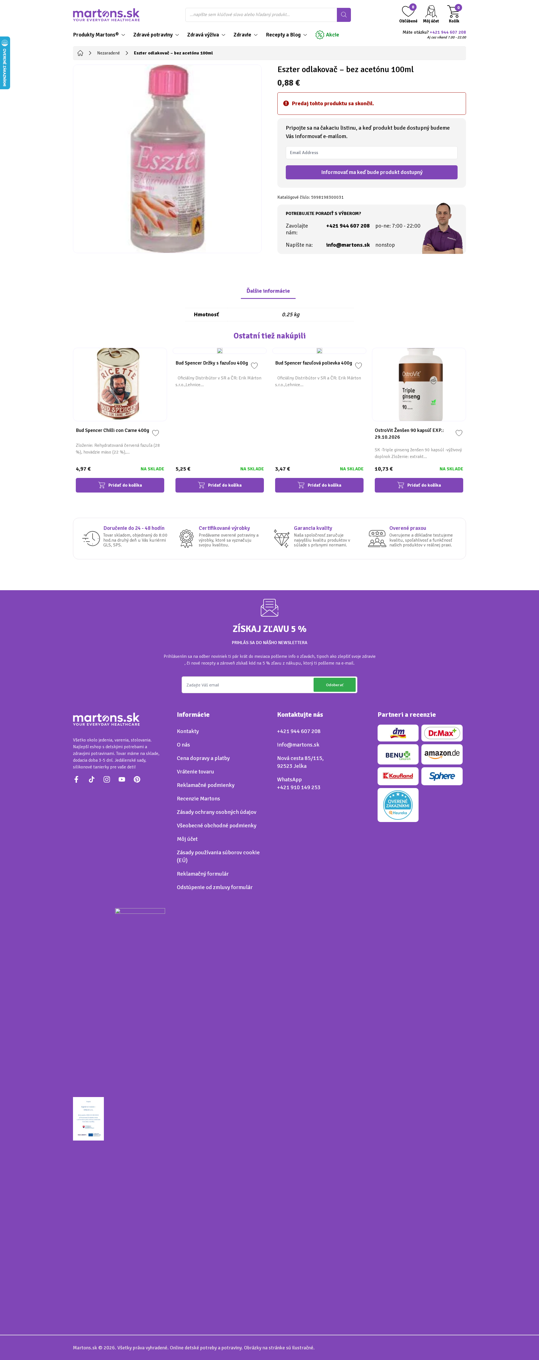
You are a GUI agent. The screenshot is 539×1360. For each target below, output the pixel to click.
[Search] (344, 15)
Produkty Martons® (96, 34)
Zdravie (242, 34)
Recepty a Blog (283, 34)
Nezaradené (108, 53)
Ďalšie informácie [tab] (268, 290)
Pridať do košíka (125, 485)
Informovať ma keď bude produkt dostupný (371, 172)
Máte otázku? (434, 35)
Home (80, 53)
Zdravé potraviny (153, 34)
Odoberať (334, 684)
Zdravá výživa (203, 34)
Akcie (332, 34)
